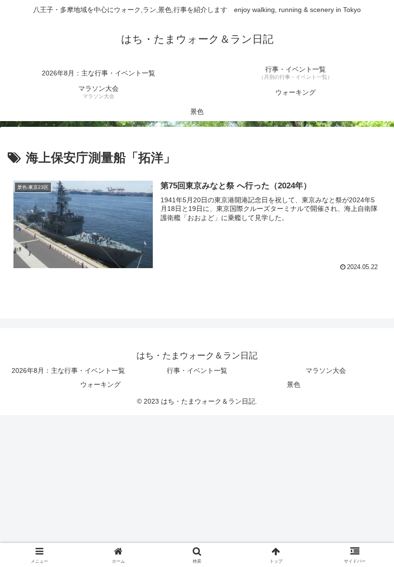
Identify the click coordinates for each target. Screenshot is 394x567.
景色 (293, 384)
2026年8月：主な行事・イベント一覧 (68, 370)
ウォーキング (100, 384)
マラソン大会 (326, 370)
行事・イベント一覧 (197, 370)
